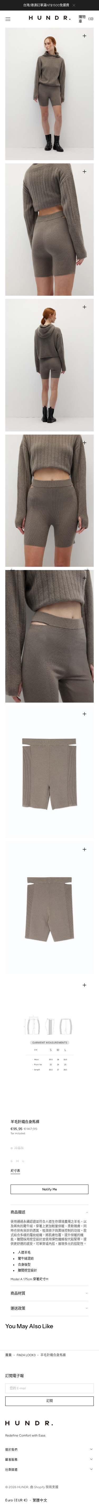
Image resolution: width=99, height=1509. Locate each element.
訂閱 (49, 1401)
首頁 (8, 1355)
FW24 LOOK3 (26, 1355)
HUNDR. (23, 1487)
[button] (8, 19)
